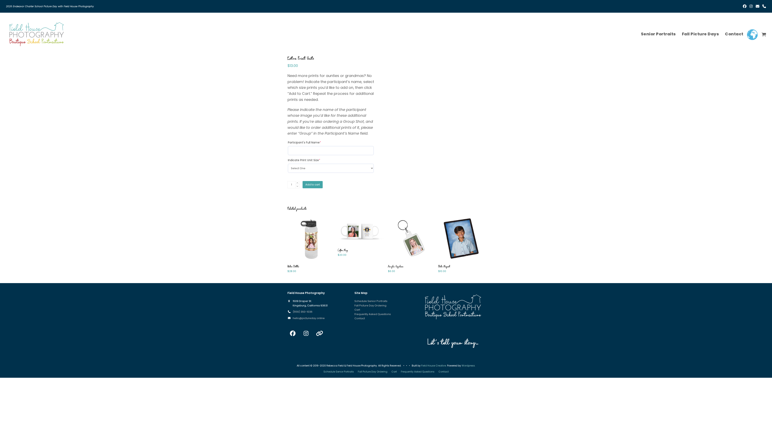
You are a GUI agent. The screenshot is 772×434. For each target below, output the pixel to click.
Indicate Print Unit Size (304, 160)
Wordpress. (468, 365)
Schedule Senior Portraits (370, 301)
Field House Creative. (434, 365)
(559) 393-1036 (302, 312)
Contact (359, 318)
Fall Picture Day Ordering (370, 305)
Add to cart (312, 184)
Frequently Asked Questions (372, 314)
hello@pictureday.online (309, 318)
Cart (357, 310)
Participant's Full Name (304, 142)
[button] (764, 34)
